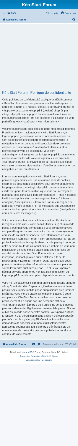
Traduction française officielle (34, 356)
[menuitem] (11, 13)
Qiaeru (55, 356)
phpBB (29, 352)
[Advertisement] (39, 59)
